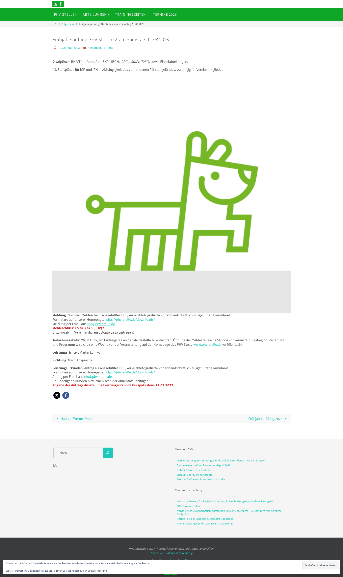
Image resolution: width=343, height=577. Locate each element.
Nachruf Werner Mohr (76, 418)
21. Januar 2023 (69, 48)
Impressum (157, 553)
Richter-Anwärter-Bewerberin (194, 470)
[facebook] (61, 4)
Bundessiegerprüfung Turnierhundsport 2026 (203, 465)
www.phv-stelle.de (207, 344)
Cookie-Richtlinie (97, 570)
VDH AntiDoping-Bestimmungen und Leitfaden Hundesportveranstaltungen (221, 460)
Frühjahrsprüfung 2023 (265, 418)
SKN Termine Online (188, 506)
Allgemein (68, 24)
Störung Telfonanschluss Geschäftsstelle (201, 479)
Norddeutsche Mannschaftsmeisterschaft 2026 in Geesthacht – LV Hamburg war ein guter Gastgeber (229, 512)
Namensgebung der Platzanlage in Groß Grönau (205, 523)
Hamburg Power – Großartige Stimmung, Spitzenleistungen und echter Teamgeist (225, 501)
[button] (56, 395)
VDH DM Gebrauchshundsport (194, 475)
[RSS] (55, 4)
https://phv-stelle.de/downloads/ (130, 319)
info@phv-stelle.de (101, 324)
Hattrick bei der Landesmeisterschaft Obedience (205, 519)
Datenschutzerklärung (179, 553)
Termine (107, 48)
